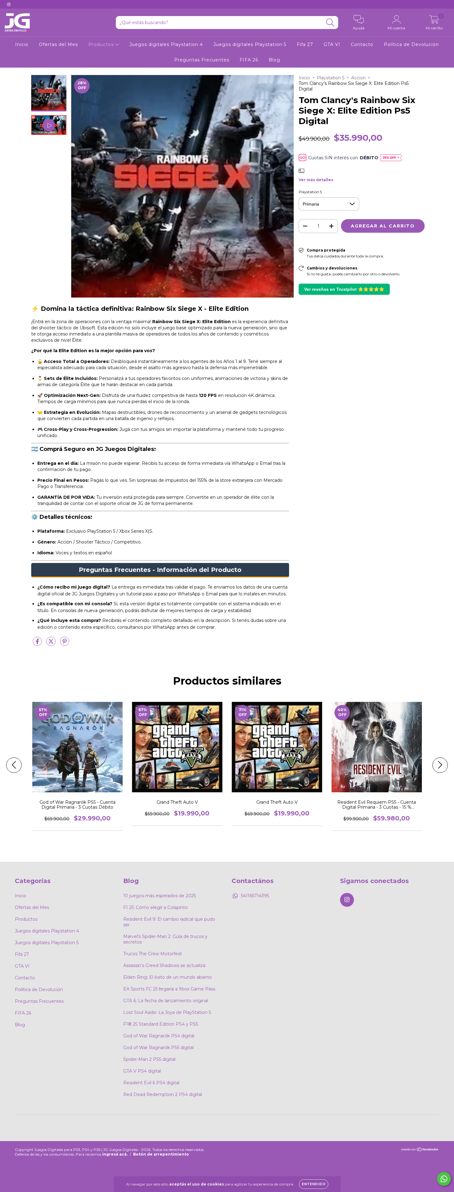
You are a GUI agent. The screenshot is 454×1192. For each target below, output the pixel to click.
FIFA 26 (249, 60)
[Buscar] (330, 22)
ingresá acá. (115, 1154)
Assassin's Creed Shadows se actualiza (164, 965)
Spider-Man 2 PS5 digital (149, 1059)
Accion (358, 78)
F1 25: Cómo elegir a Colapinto (155, 907)
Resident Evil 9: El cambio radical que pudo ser (169, 921)
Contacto (362, 44)
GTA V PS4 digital (142, 1071)
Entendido (314, 1184)
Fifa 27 (305, 44)
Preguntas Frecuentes (201, 60)
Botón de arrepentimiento (161, 1154)
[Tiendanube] (420, 1150)
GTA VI (332, 44)
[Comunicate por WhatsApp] (444, 1179)
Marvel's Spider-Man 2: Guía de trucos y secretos (165, 939)
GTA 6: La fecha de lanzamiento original (165, 1000)
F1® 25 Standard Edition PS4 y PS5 (160, 1024)
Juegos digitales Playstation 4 (166, 44)
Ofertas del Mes (58, 44)
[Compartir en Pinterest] (64, 644)
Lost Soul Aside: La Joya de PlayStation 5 (167, 1012)
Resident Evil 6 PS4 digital (151, 1083)
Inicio (21, 44)
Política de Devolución (411, 44)
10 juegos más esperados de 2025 (159, 895)
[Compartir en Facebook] (38, 644)
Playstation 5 (330, 78)
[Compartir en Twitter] (51, 644)
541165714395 (255, 895)
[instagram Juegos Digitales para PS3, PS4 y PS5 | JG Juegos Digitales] (9, 4)
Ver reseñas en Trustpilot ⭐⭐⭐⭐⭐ (344, 289)
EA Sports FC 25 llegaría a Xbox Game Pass (169, 989)
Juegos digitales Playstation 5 (249, 44)
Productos (101, 44)
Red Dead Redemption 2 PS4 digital (162, 1094)
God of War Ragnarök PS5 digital (158, 1047)
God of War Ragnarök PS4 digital (158, 1036)
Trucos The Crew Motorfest (152, 954)
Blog (274, 60)
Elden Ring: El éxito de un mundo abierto (167, 977)
